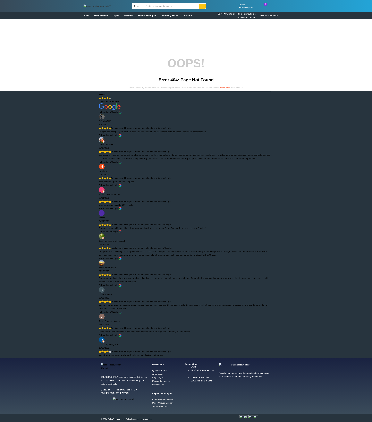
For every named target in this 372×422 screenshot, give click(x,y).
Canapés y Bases (169, 15)
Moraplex (128, 15)
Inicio (86, 15)
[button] (138, 6)
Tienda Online (101, 15)
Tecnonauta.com (160, 406)
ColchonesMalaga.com (162, 399)
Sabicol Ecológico (147, 15)
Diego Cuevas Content (162, 403)
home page (225, 87)
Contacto (187, 15)
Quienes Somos (159, 370)
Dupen (116, 15)
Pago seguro (158, 377)
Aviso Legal (157, 374)
